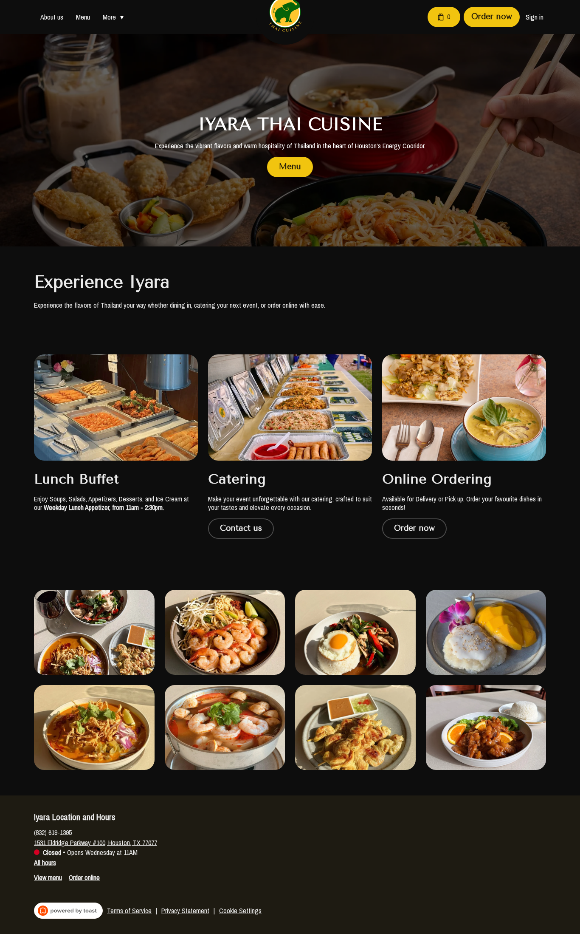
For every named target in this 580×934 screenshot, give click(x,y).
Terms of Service (129, 910)
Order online (84, 877)
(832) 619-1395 (53, 832)
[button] (115, 16)
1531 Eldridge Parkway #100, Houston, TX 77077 (95, 842)
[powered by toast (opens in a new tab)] (68, 911)
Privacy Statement (185, 910)
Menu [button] (83, 17)
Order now (491, 16)
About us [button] (51, 17)
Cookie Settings (240, 910)
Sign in (534, 17)
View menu (48, 877)
